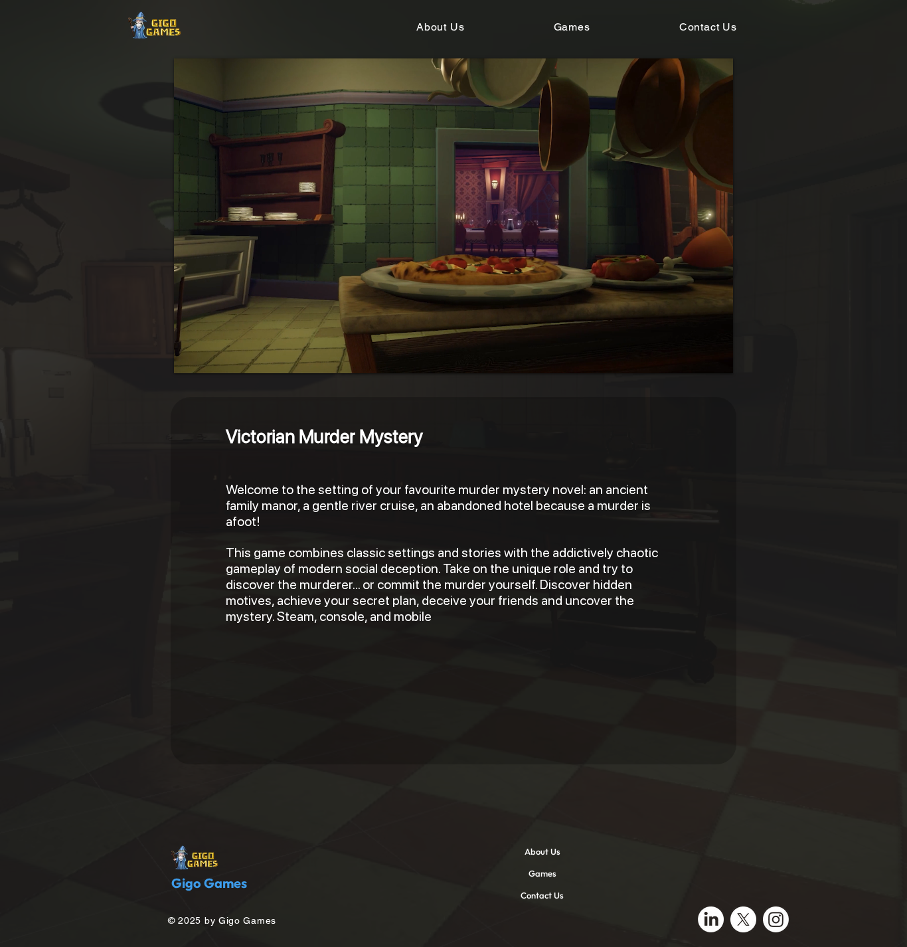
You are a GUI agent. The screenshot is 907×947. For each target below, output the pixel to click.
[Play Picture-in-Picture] (692, 355)
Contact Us (542, 895)
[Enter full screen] (715, 355)
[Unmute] (213, 355)
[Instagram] (776, 919)
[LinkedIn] (711, 919)
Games (542, 873)
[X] (743, 919)
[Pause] (191, 355)
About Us (542, 851)
